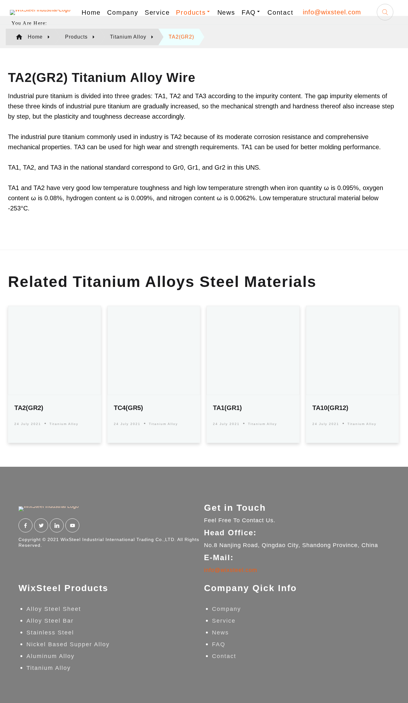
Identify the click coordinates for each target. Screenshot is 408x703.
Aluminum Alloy (50, 656)
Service (157, 12)
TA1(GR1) (227, 407)
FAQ (249, 12)
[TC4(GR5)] (153, 350)
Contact (280, 12)
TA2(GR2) (28, 407)
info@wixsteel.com (332, 12)
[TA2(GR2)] (54, 350)
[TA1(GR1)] (253, 350)
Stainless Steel (50, 632)
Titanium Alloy (63, 424)
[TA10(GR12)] (352, 350)
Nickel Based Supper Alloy (68, 644)
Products (191, 12)
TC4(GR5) (128, 407)
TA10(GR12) (330, 407)
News (226, 12)
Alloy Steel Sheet (53, 609)
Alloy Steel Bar (50, 621)
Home (91, 12)
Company (122, 12)
